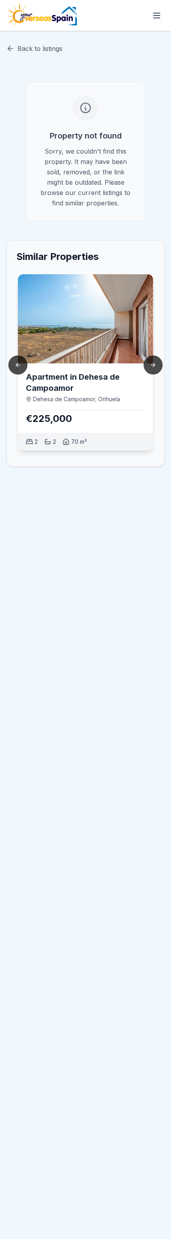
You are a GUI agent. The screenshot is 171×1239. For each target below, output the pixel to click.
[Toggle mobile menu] (157, 15)
